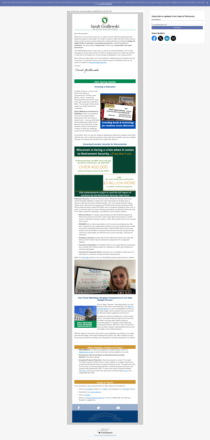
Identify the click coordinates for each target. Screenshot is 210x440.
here (83, 371)
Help (114, 435)
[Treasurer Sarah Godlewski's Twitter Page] (98, 409)
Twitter (105, 389)
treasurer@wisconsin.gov (97, 62)
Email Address (156, 19)
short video (85, 257)
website (87, 395)
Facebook (89, 389)
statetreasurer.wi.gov (86, 352)
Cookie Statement (105, 4)
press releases (96, 392)
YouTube (126, 389)
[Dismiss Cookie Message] (207, 2)
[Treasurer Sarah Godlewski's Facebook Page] (78, 409)
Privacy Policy (98, 435)
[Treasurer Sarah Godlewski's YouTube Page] (118, 409)
